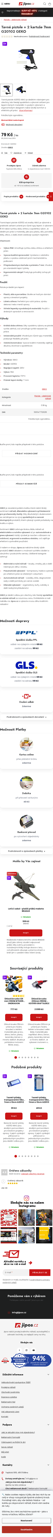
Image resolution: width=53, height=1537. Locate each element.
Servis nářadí (7, 1447)
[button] (26, 937)
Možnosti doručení (14, 124)
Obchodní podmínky (10, 1392)
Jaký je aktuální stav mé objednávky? (18, 1432)
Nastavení (26, 1520)
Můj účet (5, 1452)
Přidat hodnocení (26, 453)
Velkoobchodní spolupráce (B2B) (16, 1382)
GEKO (10, 147)
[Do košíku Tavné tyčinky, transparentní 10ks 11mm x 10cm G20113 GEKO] (39, 1116)
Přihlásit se (40, 1272)
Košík (3, 1457)
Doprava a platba (9, 1397)
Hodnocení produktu (35, 196)
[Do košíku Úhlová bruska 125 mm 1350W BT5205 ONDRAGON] (14, 1017)
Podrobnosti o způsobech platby (25, 851)
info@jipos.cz (19, 1312)
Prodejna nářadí (8, 1387)
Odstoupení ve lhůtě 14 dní (13, 1442)
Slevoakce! (27, 13)
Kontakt (4, 1416)
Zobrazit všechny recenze (32, 1174)
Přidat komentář (26, 483)
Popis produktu (11, 196)
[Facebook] (19, 1350)
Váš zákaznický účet (10, 1411)
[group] (25, 913)
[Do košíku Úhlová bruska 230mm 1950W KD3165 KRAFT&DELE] (39, 1017)
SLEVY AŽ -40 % (29, 10)
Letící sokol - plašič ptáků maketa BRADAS (26, 910)
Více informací (25, 110)
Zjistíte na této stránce (15, 1485)
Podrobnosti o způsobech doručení (25, 717)
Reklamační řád (8, 1402)
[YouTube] (33, 1350)
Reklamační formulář (10, 1437)
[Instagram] (26, 1350)
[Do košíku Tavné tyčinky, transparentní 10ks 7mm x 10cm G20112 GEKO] (14, 1116)
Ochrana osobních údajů (12, 1407)
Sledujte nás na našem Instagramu (27, 1204)
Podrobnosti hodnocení (39, 36)
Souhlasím (26, 1529)
